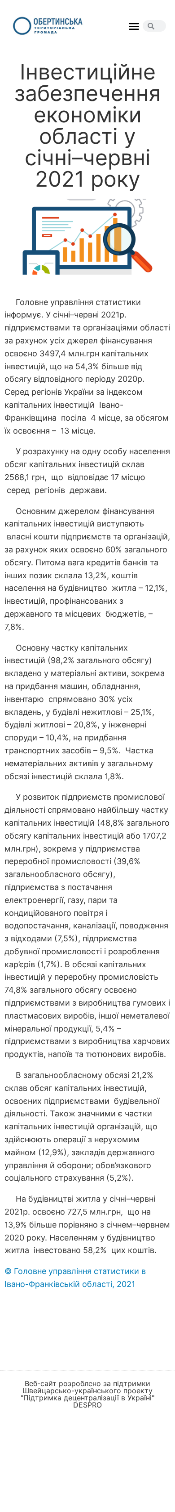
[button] (134, 26)
